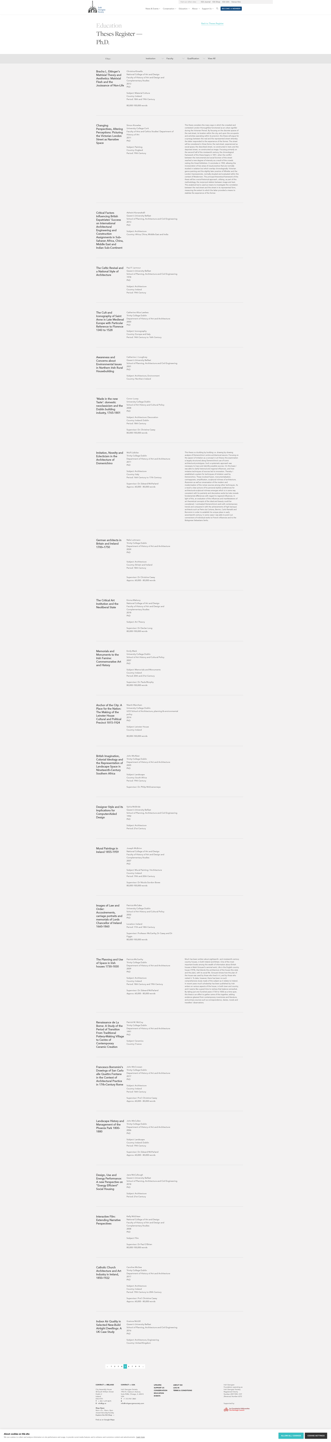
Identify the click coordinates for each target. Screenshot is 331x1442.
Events (157, 1396)
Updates (157, 1385)
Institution (150, 58)
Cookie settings (316, 1436)
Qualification (193, 58)
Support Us (159, 1388)
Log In (176, 1388)
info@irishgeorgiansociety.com (132, 1403)
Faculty (170, 58)
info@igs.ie (102, 1403)
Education (159, 1393)
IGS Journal (205, 2)
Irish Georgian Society (96, 7)
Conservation (160, 1390)
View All (211, 58)
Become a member (231, 9)
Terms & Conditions (182, 1390)
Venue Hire (236, 2)
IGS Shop (216, 2)
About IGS (177, 1385)
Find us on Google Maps (105, 1420)
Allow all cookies (291, 1436)
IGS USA (225, 2)
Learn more (140, 1437)
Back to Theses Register (212, 23)
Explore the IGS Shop (104, 1415)
